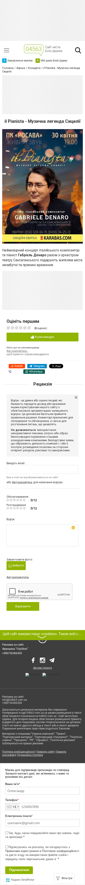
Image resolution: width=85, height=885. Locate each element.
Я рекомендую (44, 337)
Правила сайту (45, 751)
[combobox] (12, 806)
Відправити (23, 606)
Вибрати (18, 565)
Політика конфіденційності (19, 751)
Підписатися (19, 870)
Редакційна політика (30, 755)
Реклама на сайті (13, 644)
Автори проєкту (42, 667)
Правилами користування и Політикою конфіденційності (42, 851)
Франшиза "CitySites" (15, 648)
